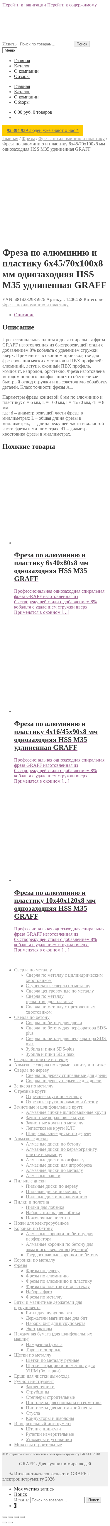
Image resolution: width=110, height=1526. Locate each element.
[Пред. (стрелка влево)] (4, 1522)
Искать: (10, 43)
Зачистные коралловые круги (55, 1117)
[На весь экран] (10, 1517)
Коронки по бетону (33, 1228)
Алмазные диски (31, 1138)
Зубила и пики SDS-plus (50, 1048)
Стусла (33, 1413)
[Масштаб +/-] (4, 1517)
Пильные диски (30, 1180)
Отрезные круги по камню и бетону (62, 1101)
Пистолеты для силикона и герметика (63, 1402)
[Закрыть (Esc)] (22, 1517)
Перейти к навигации (24, 4)
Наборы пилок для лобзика (53, 1212)
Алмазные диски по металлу (54, 1170)
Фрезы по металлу (44, 1296)
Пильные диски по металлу (53, 1191)
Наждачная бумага (44, 1344)
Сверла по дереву (31, 1070)
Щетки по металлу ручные (52, 1360)
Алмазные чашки (43, 1175)
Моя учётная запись (34, 1488)
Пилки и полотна (31, 1201)
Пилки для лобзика (45, 1207)
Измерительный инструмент (42, 1423)
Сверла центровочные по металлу (60, 990)
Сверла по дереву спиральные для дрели (66, 1075)
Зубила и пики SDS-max (50, 1054)
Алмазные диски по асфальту (55, 1159)
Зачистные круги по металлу (54, 1122)
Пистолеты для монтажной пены (59, 1407)
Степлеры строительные (50, 1397)
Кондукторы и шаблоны (50, 1418)
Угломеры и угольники (49, 1439)
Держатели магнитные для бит (56, 1318)
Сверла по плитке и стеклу (41, 1059)
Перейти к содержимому (72, 4)
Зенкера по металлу (33, 1085)
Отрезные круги (30, 1091)
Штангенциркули (43, 1428)
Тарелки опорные (43, 1349)
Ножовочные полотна (48, 1217)
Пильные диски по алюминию (56, 1196)
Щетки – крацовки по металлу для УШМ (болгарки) (60, 1368)
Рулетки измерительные (50, 1434)
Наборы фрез (39, 1291)
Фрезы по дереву (43, 1270)
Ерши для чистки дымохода (42, 1376)
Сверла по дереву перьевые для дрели (63, 1080)
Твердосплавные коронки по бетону (62, 1254)
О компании (26, 71)
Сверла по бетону (32, 1017)
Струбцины (37, 1391)
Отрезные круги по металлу (54, 1096)
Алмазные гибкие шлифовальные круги (66, 1112)
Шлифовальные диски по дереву (58, 1133)
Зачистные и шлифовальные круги (49, 1106)
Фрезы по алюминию (47, 1275)
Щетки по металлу (32, 1354)
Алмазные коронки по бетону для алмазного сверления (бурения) (59, 1247)
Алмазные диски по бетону (53, 1143)
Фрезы (28, 138)
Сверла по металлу (33, 969)
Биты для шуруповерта (49, 1312)
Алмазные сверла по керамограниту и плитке (60, 1064)
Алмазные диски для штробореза (59, 1165)
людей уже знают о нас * (43, 130)
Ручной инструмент (34, 1381)
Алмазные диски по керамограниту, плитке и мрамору (62, 1152)
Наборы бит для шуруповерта (55, 1323)
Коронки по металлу (34, 1259)
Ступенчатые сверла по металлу (58, 985)
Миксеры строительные (38, 1444)
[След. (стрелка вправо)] (10, 1522)
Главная (22, 60)
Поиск (82, 44)
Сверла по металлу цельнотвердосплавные (49, 999)
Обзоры (22, 76)
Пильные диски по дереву (52, 1186)
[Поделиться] (16, 1517)
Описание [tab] (24, 314)
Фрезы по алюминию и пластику (71, 138)
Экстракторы (39, 1328)
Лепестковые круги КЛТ (50, 1128)
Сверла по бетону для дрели (54, 1022)
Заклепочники (40, 1386)
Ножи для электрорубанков (41, 1223)
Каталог (22, 65)
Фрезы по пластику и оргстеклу (58, 1286)
